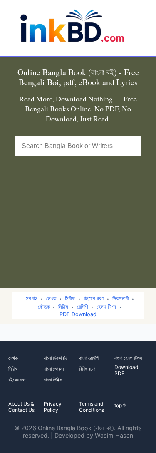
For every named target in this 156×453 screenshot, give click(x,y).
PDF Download (78, 314)
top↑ (120, 405)
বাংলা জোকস (54, 369)
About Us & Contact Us (21, 407)
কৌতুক (44, 307)
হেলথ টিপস (106, 307)
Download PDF (126, 370)
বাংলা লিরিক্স (53, 379)
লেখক (51, 298)
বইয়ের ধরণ (94, 298)
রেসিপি (82, 307)
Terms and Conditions (91, 407)
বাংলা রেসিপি (89, 358)
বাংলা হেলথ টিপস (128, 358)
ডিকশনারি (120, 298)
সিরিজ (70, 298)
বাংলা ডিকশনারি (55, 358)
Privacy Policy (53, 407)
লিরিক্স (63, 307)
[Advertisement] (78, 217)
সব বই (31, 298)
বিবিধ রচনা (87, 369)
